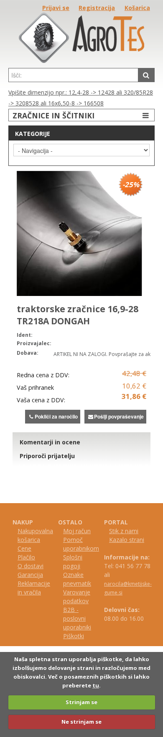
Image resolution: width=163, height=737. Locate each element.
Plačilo (26, 557)
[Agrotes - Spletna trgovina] (81, 61)
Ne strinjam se (81, 721)
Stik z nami (123, 531)
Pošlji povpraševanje (119, 416)
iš (69, 636)
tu (95, 685)
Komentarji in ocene (50, 442)
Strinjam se (81, 702)
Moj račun (77, 531)
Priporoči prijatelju (47, 456)
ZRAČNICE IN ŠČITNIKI (53, 115)
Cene (24, 548)
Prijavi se (55, 8)
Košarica (137, 8)
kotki (77, 636)
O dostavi (30, 566)
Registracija (97, 8)
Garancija (30, 575)
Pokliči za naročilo (56, 416)
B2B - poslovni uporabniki (77, 618)
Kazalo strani (126, 540)
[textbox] (73, 75)
